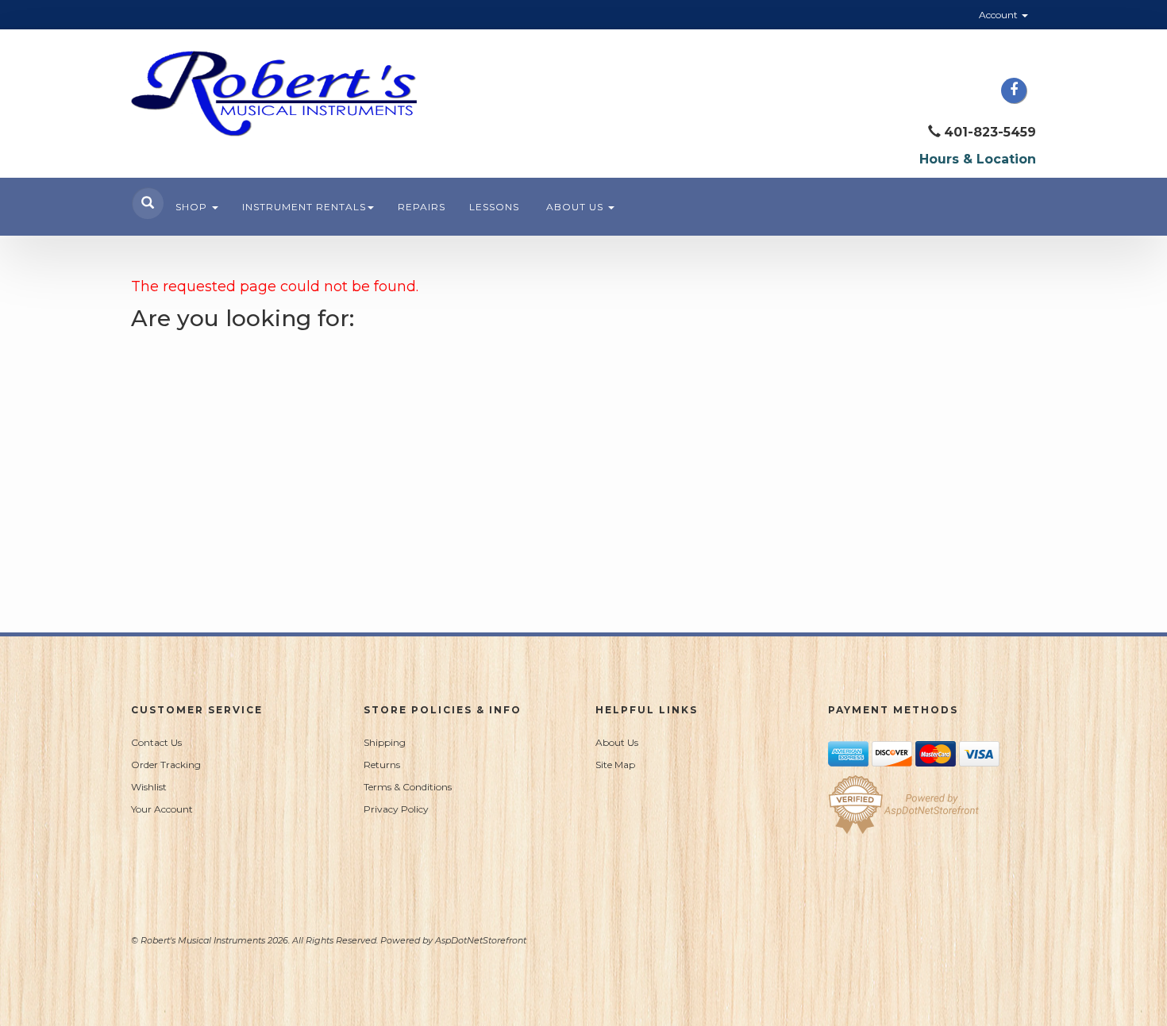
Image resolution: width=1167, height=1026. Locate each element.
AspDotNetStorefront (480, 940)
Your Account (162, 809)
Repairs (421, 207)
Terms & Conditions (408, 787)
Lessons (494, 207)
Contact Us (156, 742)
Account (999, 15)
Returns (382, 764)
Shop (192, 207)
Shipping (385, 742)
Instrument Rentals (304, 207)
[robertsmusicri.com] (274, 93)
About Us (576, 207)
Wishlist (149, 787)
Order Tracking (166, 764)
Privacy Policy (396, 809)
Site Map (615, 764)
